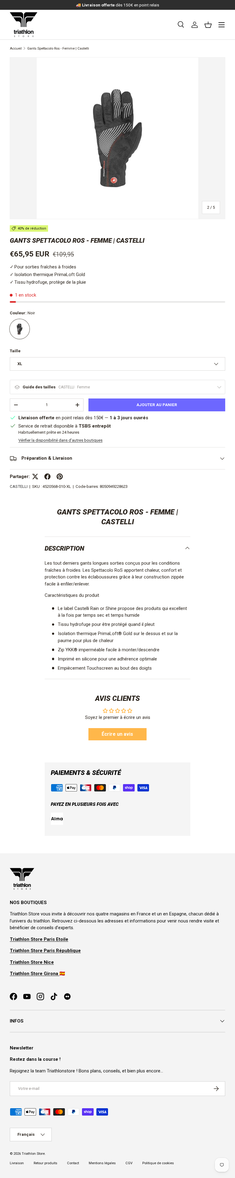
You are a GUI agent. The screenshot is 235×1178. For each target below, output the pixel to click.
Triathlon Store (33, 1154)
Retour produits (45, 1163)
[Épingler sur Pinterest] (60, 476)
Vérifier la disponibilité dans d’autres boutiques (60, 440)
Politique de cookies (158, 1163)
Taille (15, 351)
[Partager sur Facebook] (47, 476)
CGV (128, 1163)
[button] (208, 25)
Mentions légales (102, 1163)
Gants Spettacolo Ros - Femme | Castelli (58, 48)
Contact (73, 1163)
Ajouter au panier (156, 404)
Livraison (17, 1163)
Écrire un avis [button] (117, 734)
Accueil (16, 48)
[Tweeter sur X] (35, 476)
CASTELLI (19, 486)
